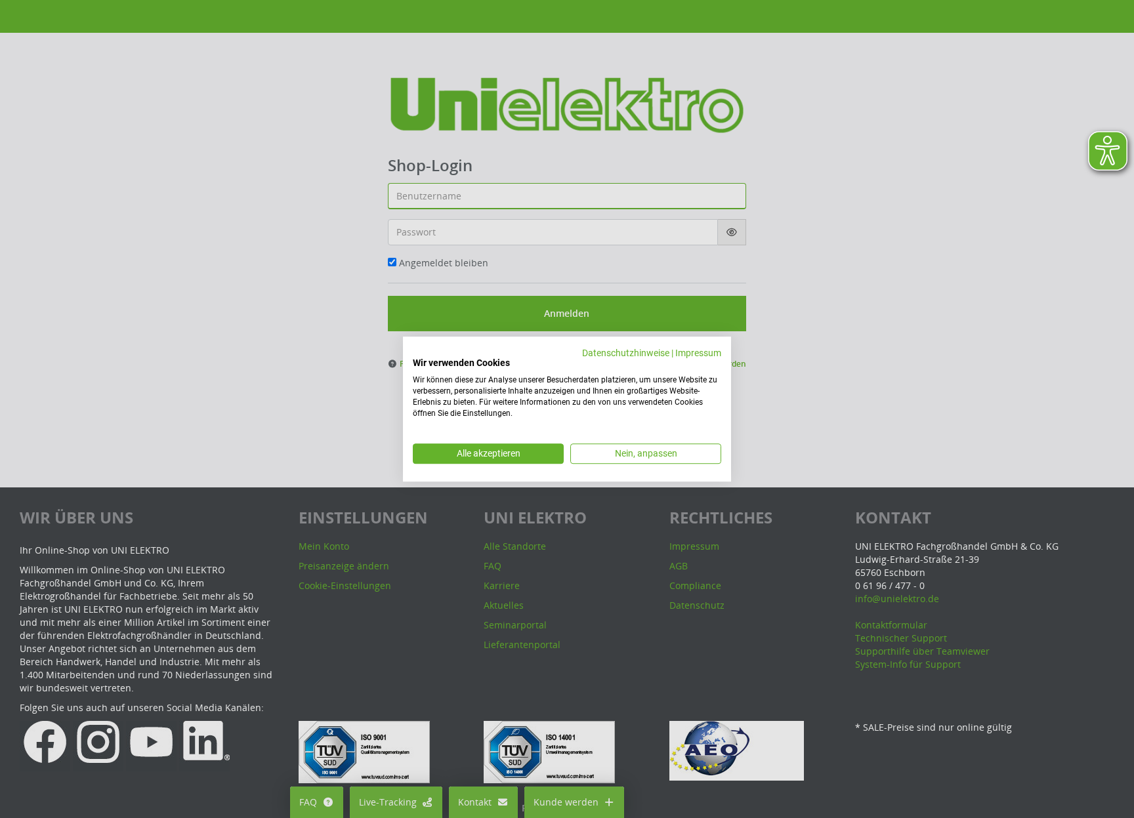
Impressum (698, 353)
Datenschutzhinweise (625, 353)
